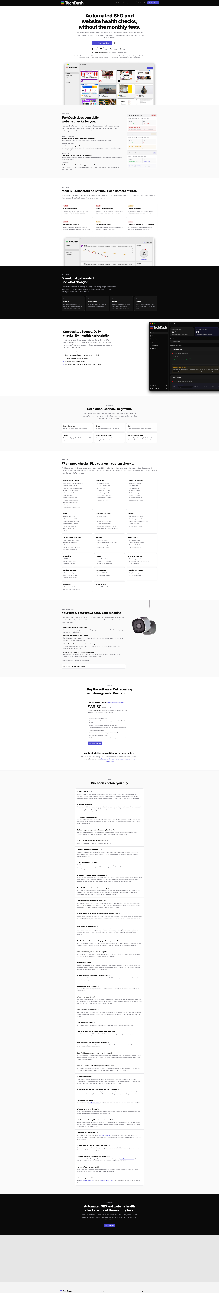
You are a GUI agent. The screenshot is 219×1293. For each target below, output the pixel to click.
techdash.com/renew (105, 1135)
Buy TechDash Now (95, 743)
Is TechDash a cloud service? (87, 817)
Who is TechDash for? (85, 804)
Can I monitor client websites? (88, 1010)
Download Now (103, 43)
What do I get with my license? (88, 1109)
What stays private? (84, 1076)
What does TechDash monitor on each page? (93, 875)
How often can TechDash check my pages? (92, 901)
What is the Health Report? (86, 997)
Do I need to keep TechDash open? (89, 849)
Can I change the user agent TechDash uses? (93, 1042)
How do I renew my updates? (87, 1132)
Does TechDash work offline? (87, 862)
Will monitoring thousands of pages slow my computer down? (98, 913)
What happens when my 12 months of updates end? (95, 1120)
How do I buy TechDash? (86, 1100)
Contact (132, 3)
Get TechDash (153, 3)
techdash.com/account (127, 1159)
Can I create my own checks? (87, 926)
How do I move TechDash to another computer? (93, 1156)
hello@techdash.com (86, 1180)
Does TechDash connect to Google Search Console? (95, 1053)
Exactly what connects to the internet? (74, 666)
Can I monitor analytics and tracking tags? (92, 952)
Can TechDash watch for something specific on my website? (98, 941)
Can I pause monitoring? (86, 1022)
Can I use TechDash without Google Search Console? (95, 1066)
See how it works (120, 43)
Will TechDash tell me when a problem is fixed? (93, 975)
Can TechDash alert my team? (88, 986)
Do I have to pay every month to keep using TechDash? (96, 830)
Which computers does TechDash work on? (92, 841)
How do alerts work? (84, 962)
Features (118, 3)
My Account (141, 3)
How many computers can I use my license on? (93, 1145)
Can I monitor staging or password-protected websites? (96, 1031)
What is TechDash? (84, 791)
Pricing (125, 3)
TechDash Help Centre (106, 1180)
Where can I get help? (85, 1178)
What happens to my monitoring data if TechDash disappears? (98, 1089)
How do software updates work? (88, 1167)
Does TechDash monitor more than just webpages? (95, 888)
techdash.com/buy (93, 1102)
